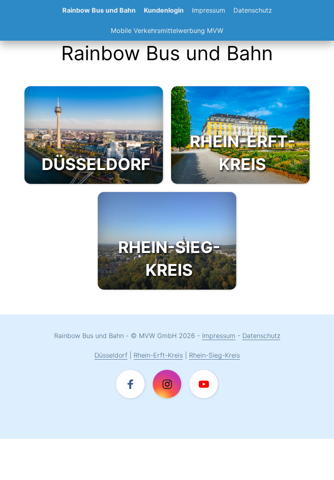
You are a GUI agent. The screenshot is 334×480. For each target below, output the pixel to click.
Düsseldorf (110, 355)
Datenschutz (252, 10)
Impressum (208, 10)
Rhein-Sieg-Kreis (214, 355)
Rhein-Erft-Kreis (158, 355)
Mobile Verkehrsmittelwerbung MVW (167, 30)
